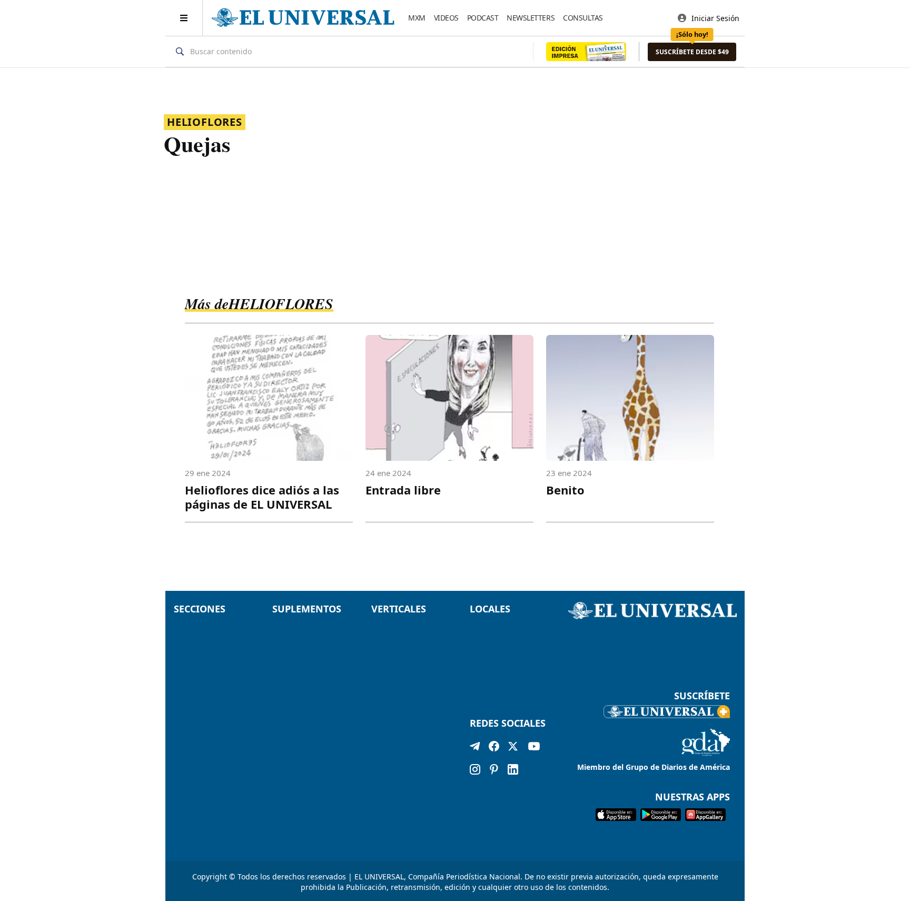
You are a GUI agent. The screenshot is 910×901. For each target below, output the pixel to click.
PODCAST (483, 18)
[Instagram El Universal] (475, 769)
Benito (565, 490)
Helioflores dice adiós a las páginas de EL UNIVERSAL (262, 497)
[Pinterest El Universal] (494, 769)
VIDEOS (446, 18)
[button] (692, 52)
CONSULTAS (583, 18)
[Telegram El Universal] (475, 748)
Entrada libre (403, 490)
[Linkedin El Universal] (513, 769)
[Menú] (184, 18)
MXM (417, 18)
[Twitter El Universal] (513, 748)
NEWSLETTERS (531, 18)
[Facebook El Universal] (494, 748)
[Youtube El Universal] (534, 748)
